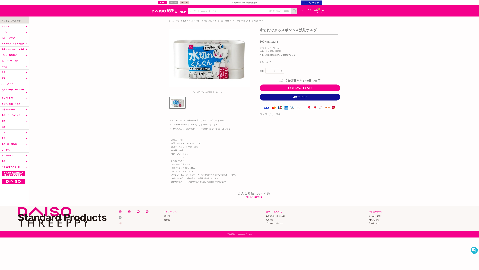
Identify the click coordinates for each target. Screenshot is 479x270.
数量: (262, 71)
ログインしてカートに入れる (300, 88)
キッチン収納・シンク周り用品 (200, 21)
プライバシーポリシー (274, 223)
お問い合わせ (374, 220)
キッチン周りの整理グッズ (224, 21)
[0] (315, 11)
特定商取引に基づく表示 (275, 216)
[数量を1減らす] (268, 71)
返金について (265, 62)
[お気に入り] (308, 11)
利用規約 (269, 220)
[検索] (294, 11)
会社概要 (167, 216)
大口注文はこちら (299, 97)
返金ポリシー (374, 223)
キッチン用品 (181, 21)
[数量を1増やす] (281, 71)
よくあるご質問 (375, 216)
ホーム (171, 21)
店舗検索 (167, 220)
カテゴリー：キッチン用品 (269, 48)
